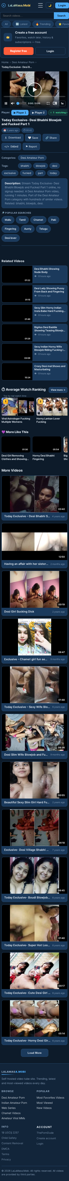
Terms (5, 1154)
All (6, 24)
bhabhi (25, 165)
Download (14, 137)
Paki (53, 219)
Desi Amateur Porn (23, 62)
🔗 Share (51, 137)
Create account (46, 1138)
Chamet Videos (11, 1113)
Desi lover (10, 237)
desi (54, 165)
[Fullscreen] (48, 103)
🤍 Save (33, 137)
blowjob (40, 165)
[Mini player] (54, 103)
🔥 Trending (43, 24)
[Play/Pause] (5, 103)
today (53, 173)
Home (5, 62)
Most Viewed (45, 1102)
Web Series (9, 1107)
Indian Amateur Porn (14, 1102)
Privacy (6, 1159)
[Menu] (40, 5)
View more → (58, 389)
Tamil (22, 219)
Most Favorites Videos (50, 1097)
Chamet (38, 219)
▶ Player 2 (38, 112)
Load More (35, 1052)
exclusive (10, 173)
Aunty (27, 228)
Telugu (43, 228)
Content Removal (12, 1143)
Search (61, 15)
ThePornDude (45, 1132)
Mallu (8, 219)
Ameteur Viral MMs (13, 1118)
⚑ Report (31, 146)
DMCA (5, 1148)
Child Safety (9, 1137)
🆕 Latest (22, 24)
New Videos (44, 1107)
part (40, 173)
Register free (18, 50)
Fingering (10, 228)
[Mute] (12, 103)
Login (62, 5)
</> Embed (11, 146)
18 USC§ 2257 (10, 1132)
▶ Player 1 (20, 112)
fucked (27, 173)
